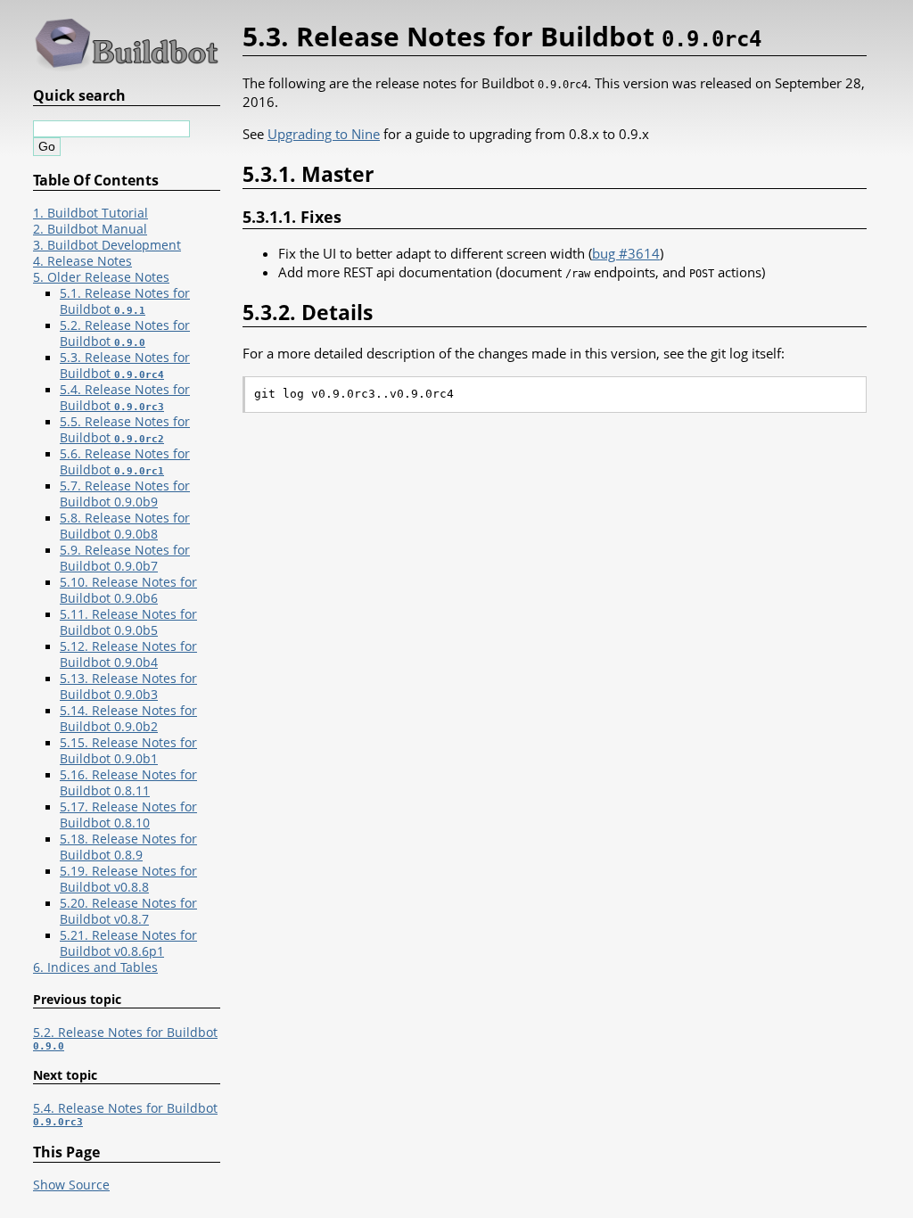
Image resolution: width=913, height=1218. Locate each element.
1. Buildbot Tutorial (90, 213)
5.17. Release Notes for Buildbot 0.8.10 (128, 815)
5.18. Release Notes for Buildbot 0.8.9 (128, 847)
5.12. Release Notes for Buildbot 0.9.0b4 (128, 654)
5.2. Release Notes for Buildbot (125, 333)
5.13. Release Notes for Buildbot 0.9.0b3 (128, 687)
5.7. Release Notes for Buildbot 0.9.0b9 (125, 494)
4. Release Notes (82, 261)
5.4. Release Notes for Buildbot (125, 398)
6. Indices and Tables (95, 967)
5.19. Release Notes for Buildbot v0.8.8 (128, 879)
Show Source (71, 1185)
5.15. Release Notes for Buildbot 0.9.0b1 (128, 751)
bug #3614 (626, 253)
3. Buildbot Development (107, 245)
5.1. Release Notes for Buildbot (125, 301)
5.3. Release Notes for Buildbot (125, 366)
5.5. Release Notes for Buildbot (125, 430)
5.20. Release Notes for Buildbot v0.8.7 (128, 911)
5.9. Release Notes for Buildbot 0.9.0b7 (125, 558)
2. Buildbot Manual (90, 229)
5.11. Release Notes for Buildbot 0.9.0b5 (128, 622)
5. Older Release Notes (101, 277)
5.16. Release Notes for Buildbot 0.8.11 (128, 783)
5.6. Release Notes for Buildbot (125, 462)
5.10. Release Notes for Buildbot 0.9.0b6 (128, 590)
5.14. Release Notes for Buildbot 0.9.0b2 (128, 719)
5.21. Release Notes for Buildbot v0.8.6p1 (128, 943)
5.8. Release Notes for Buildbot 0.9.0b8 (125, 526)
